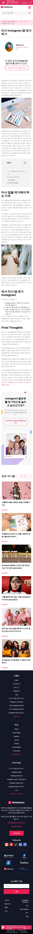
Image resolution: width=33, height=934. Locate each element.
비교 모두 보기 (16, 754)
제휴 (26, 916)
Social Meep (16, 733)
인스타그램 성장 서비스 (16, 698)
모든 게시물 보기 (24, 476)
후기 (26, 913)
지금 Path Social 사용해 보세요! (17, 68)
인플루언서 (16, 691)
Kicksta (16, 743)
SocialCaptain (16, 747)
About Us (7, 904)
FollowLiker (16, 751)
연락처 (7, 900)
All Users (16, 716)
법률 (6, 907)
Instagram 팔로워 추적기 (16, 786)
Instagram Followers (25, 901)
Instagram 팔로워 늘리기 (16, 713)
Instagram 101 (20, 47)
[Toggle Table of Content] (24, 162)
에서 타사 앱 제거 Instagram (14, 178)
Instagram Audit (16, 772)
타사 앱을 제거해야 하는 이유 (17, 172)
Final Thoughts (13, 183)
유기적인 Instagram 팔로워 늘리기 (15, 422)
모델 (16, 695)
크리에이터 (16, 684)
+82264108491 (16, 826)
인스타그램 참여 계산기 (16, 768)
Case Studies (24, 909)
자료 (21, 21)
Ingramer (16, 736)
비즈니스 (16, 687)
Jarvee (16, 740)
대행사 (16, 680)
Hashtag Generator (16, 776)
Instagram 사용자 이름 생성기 (16, 779)
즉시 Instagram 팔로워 (16, 709)
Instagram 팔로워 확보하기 (9, 21)
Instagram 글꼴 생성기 (16, 783)
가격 (26, 906)
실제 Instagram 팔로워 (16, 705)
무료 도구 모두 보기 (16, 794)
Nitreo (17, 729)
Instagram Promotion (16, 702)
